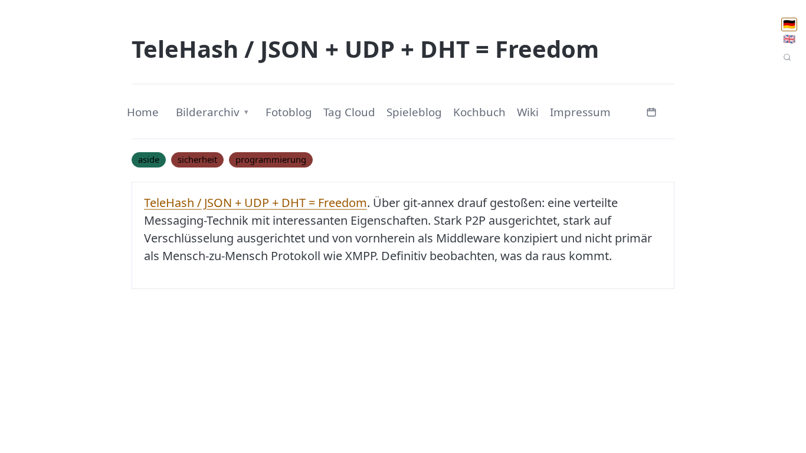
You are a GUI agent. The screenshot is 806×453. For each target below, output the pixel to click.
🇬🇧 (789, 38)
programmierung (270, 159)
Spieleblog (414, 112)
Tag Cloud (349, 112)
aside (148, 159)
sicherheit (197, 159)
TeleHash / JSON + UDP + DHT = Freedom (255, 203)
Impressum (580, 112)
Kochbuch (479, 112)
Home (143, 112)
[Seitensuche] (787, 57)
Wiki (528, 112)
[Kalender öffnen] (651, 110)
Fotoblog (289, 112)
